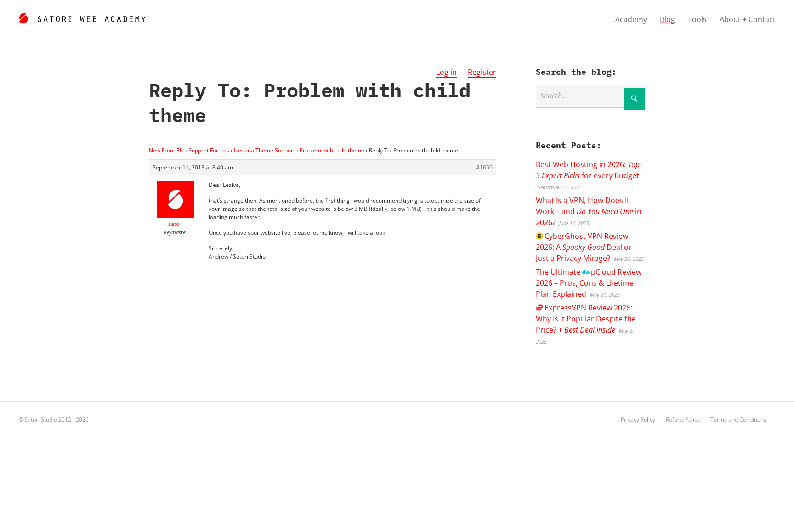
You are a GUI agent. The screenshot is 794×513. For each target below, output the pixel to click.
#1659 (484, 167)
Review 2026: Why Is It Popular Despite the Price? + (586, 319)
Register (482, 72)
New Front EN (166, 150)
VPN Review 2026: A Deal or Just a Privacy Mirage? (584, 247)
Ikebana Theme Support (264, 150)
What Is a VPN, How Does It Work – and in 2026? (588, 211)
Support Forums (208, 150)
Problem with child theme (332, 150)
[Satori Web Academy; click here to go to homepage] (82, 17)
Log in (446, 72)
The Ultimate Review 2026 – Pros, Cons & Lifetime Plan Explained (588, 283)
